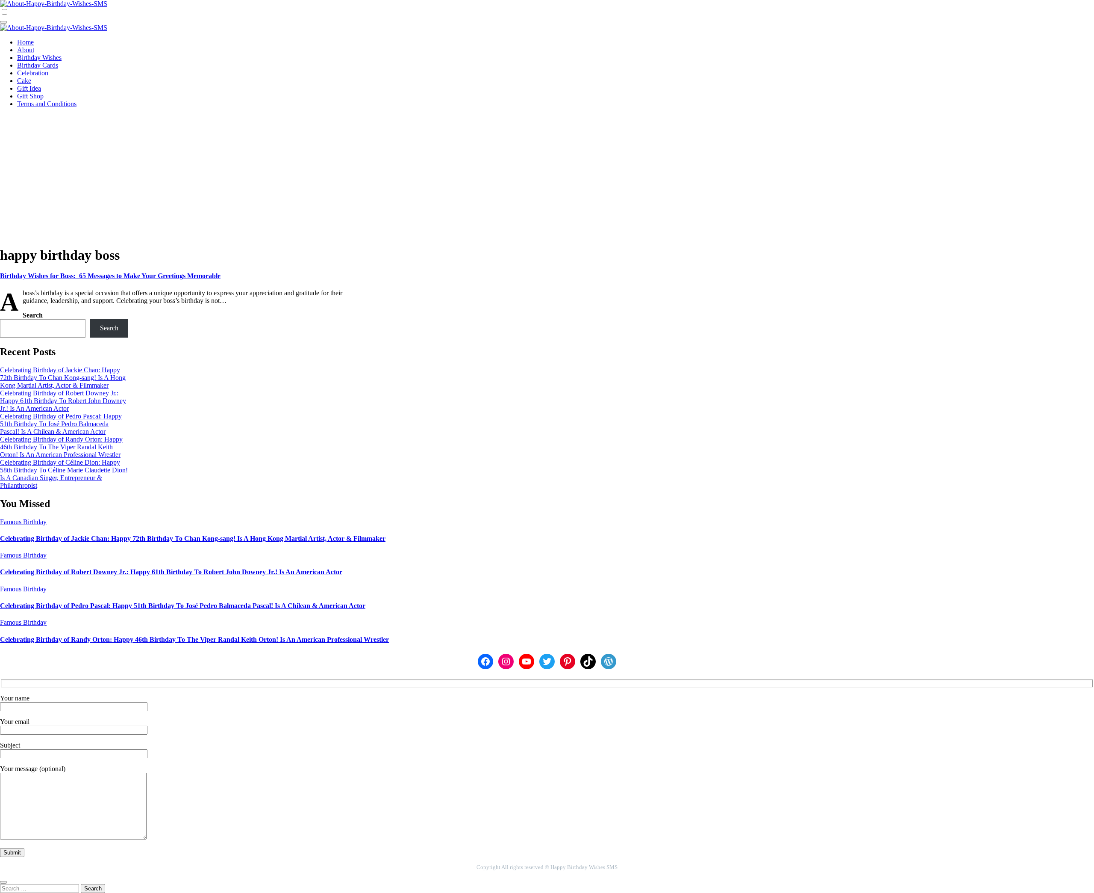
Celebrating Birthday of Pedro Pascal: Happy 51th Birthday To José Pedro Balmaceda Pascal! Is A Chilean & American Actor (61, 423)
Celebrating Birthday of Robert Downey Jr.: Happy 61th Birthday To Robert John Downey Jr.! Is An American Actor (63, 400)
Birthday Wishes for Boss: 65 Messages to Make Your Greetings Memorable (110, 275)
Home (25, 42)
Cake (24, 80)
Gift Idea (29, 88)
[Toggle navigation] (3, 22)
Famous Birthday (23, 521)
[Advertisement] (547, 174)
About (25, 49)
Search (33, 315)
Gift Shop (30, 96)
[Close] (3, 882)
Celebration (32, 73)
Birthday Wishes (39, 57)
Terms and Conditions (46, 103)
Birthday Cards (37, 65)
